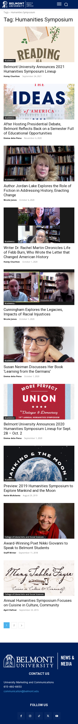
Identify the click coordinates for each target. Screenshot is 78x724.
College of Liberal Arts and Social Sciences (24, 537)
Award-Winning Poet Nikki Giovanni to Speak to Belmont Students (36, 545)
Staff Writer (10, 552)
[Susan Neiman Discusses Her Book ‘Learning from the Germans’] (39, 344)
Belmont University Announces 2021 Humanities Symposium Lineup (34, 69)
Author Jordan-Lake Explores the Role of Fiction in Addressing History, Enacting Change (37, 190)
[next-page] (22, 625)
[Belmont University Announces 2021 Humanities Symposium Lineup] (39, 44)
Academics (10, 60)
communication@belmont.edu (21, 691)
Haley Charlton (12, 76)
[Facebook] (21, 715)
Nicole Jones (10, 200)
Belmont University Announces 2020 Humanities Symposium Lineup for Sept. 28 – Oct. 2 (37, 428)
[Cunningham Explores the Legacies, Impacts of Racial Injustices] (39, 287)
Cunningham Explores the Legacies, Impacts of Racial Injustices (33, 311)
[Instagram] (30, 715)
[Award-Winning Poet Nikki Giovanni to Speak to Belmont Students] (39, 521)
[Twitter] (48, 715)
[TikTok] (38, 715)
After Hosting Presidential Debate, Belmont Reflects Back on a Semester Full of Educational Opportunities (39, 128)
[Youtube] (56, 715)
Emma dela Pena (13, 138)
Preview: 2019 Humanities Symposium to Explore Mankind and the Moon (38, 488)
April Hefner (10, 610)
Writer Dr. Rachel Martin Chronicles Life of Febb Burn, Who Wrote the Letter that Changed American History (37, 252)
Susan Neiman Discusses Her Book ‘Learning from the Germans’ (33, 369)
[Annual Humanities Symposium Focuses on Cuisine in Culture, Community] (39, 578)
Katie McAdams (12, 495)
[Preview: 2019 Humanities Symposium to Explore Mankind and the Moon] (39, 463)
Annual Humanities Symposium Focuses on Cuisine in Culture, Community (38, 602)
